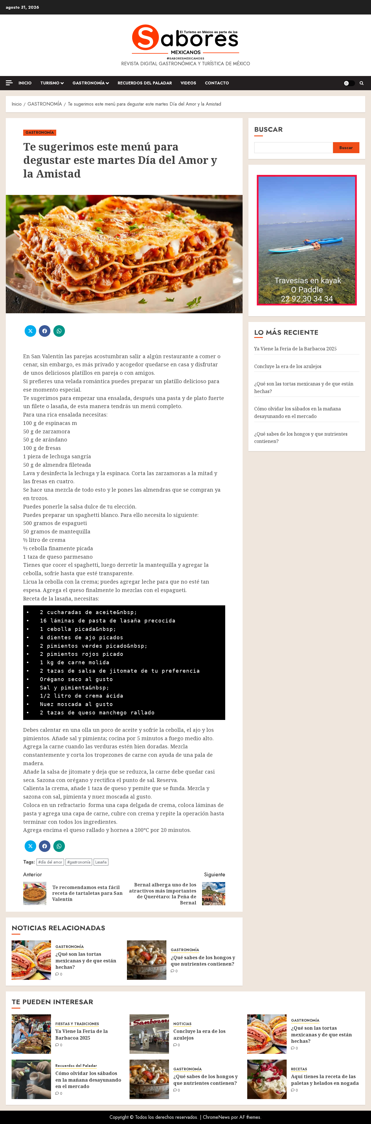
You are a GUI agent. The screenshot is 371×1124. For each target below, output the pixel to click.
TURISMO (49, 83)
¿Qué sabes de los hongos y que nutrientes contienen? (203, 960)
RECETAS (299, 1069)
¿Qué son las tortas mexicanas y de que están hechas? (85, 960)
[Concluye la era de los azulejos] (149, 1034)
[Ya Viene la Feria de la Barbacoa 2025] (31, 1034)
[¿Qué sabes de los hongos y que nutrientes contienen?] (146, 960)
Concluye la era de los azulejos (287, 366)
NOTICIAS (182, 1024)
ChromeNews (216, 1117)
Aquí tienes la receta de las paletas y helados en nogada (325, 1079)
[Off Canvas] (9, 82)
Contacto (217, 83)
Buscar (268, 129)
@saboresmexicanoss (185, 58)
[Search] (361, 83)
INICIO (25, 83)
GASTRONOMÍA (88, 83)
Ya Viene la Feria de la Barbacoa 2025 (295, 348)
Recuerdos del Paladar (145, 83)
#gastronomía (78, 862)
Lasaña (101, 862)
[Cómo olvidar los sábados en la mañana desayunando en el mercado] (31, 1079)
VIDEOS (188, 83)
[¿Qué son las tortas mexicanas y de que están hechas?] (31, 960)
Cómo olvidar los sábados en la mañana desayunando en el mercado (297, 412)
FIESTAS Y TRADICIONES (77, 1024)
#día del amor (50, 862)
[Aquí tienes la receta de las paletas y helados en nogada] (267, 1079)
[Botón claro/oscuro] (349, 83)
